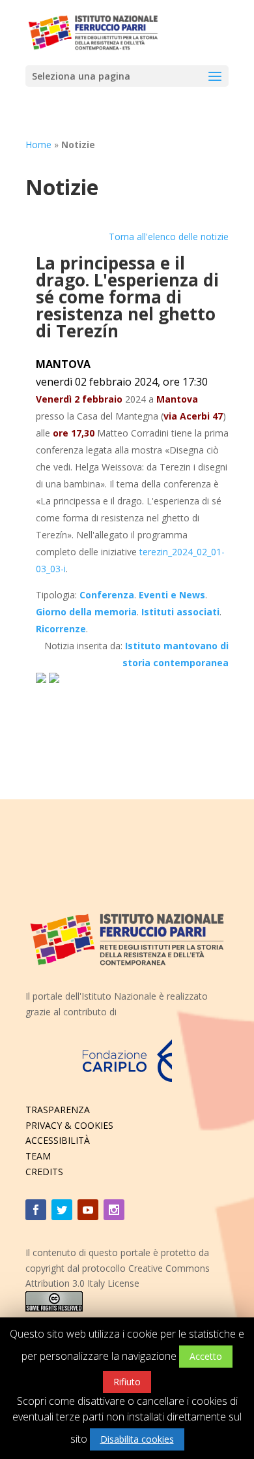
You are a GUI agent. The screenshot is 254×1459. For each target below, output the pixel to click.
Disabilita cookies (137, 1439)
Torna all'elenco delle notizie (169, 236)
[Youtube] (88, 1209)
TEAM (38, 1156)
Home (38, 144)
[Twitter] (61, 1209)
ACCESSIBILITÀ (57, 1140)
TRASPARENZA (57, 1109)
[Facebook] (35, 1209)
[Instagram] (114, 1209)
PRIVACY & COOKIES (69, 1125)
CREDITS (44, 1171)
